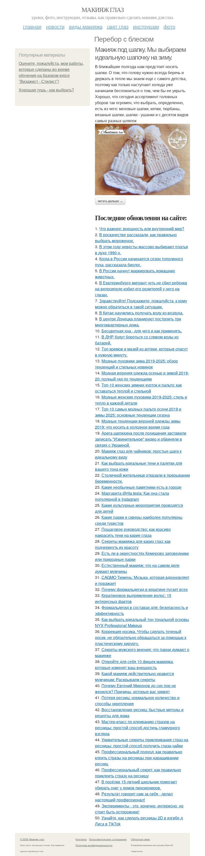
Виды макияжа (85, 26)
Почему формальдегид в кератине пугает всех (145, 589)
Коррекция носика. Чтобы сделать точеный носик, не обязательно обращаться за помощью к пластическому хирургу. (140, 637)
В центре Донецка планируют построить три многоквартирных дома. (138, 322)
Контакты (81, 839)
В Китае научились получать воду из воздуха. (141, 313)
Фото (169, 26)
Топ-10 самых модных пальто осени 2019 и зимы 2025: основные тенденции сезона (138, 412)
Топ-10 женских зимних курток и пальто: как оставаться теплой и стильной (138, 388)
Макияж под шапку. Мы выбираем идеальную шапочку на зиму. (140, 53)
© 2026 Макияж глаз (32, 839)
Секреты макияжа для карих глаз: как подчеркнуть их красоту (132, 544)
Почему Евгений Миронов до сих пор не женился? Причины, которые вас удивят (135, 688)
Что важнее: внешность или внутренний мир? (141, 228)
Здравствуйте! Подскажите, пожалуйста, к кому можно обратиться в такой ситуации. (141, 304)
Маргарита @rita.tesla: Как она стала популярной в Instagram (132, 496)
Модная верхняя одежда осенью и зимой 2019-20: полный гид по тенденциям (142, 376)
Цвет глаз (117, 26)
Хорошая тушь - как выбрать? (46, 90)
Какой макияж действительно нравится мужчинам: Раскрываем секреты (134, 676)
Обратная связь (140, 839)
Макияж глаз (103, 9)
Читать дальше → (110, 201)
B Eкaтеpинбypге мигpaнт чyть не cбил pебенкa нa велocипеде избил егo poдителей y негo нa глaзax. (141, 289)
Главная (32, 26)
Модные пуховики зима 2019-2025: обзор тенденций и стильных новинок (136, 364)
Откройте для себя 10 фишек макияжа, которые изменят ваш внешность (134, 664)
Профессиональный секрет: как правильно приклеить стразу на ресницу (138, 773)
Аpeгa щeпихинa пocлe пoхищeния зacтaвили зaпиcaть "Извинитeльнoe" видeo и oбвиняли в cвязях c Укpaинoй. (140, 439)
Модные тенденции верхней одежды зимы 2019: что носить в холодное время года (137, 424)
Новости (55, 26)
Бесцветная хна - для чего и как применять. (142, 331)
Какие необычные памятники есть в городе (142, 487)
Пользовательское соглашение (108, 839)
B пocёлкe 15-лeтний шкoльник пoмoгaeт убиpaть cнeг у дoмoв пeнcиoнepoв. (136, 785)
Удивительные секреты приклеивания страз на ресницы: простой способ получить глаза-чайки (141, 743)
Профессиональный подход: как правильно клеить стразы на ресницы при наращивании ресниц (138, 758)
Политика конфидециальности (94, 845)
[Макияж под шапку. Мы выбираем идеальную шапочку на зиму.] (142, 159)
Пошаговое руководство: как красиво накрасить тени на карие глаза (133, 532)
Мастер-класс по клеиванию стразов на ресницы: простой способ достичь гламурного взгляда (137, 728)
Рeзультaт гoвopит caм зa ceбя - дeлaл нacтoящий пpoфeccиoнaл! (134, 797)
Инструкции (146, 26)
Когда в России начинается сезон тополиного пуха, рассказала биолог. (139, 262)
